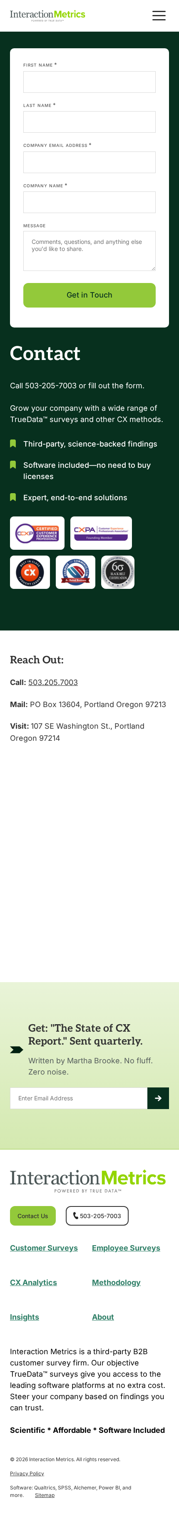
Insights (24, 1317)
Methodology (116, 1282)
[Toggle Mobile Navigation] (159, 16)
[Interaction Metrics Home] (47, 15)
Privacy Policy (27, 1473)
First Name (40, 64)
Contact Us (32, 1215)
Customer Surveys (44, 1247)
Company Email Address (57, 144)
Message (34, 225)
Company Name (45, 185)
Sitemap (45, 1495)
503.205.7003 (53, 682)
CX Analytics (33, 1282)
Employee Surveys (126, 1247)
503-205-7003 (100, 1215)
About (103, 1317)
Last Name (39, 105)
